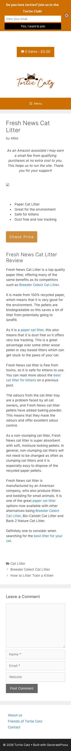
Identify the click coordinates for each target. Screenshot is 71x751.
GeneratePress (57, 745)
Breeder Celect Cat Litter (39, 285)
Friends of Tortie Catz (25, 721)
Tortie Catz (36, 64)
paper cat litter (32, 330)
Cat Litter (17, 563)
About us (15, 715)
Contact (14, 727)
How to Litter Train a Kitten (31, 575)
